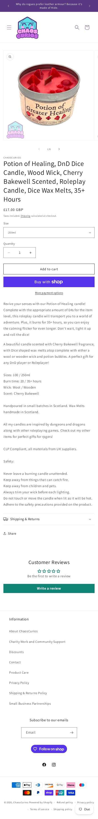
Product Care (18, 672)
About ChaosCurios (23, 631)
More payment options (49, 292)
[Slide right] (59, 149)
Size (6, 223)
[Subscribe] (72, 732)
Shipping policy (63, 809)
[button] (9, 27)
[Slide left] (39, 149)
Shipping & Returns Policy (28, 693)
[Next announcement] (90, 6)
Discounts (16, 652)
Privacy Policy (19, 683)
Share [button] (12, 533)
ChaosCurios (20, 802)
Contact (15, 662)
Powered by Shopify (41, 802)
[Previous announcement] (8, 6)
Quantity (9, 244)
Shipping (25, 215)
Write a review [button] (49, 588)
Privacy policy (85, 802)
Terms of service (39, 809)
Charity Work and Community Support (37, 642)
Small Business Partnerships (30, 703)
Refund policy (65, 802)
